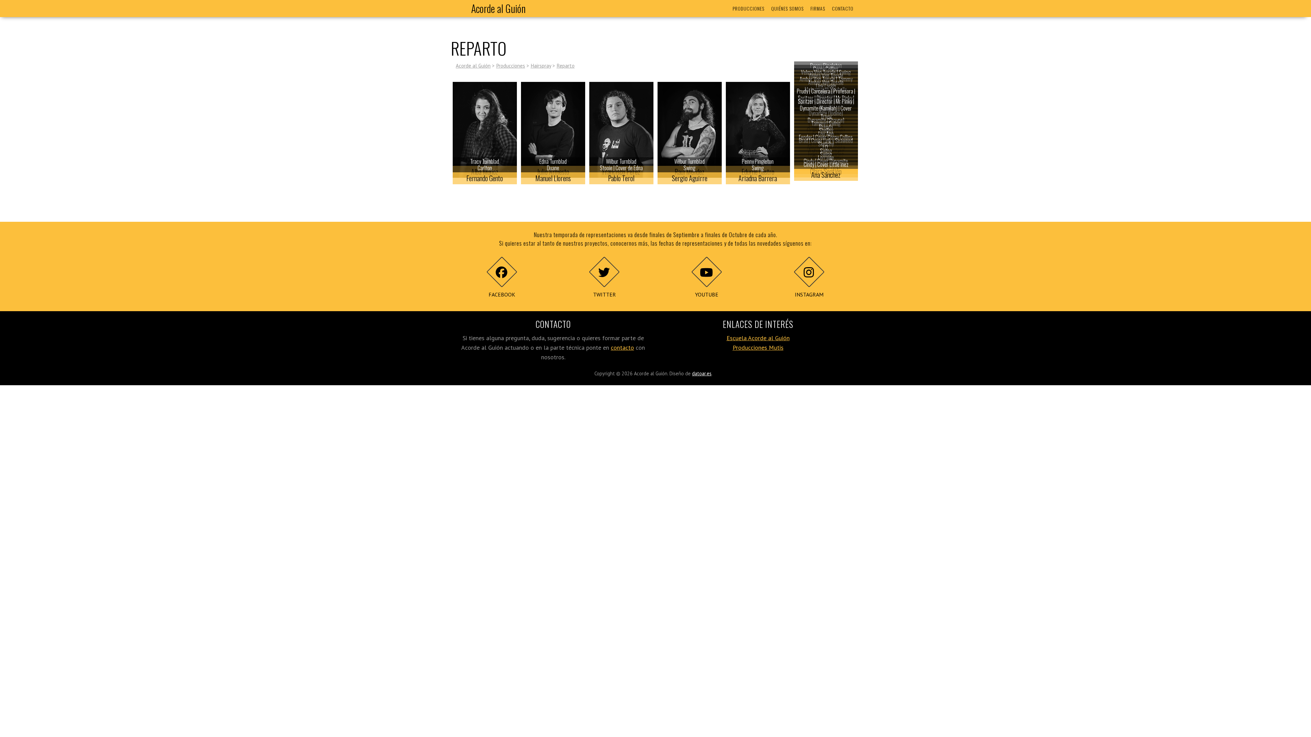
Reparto (565, 65)
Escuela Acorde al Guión (758, 338)
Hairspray (541, 65)
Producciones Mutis (758, 347)
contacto (622, 347)
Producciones (748, 8)
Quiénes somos (787, 8)
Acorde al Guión (498, 8)
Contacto (843, 8)
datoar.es (701, 373)
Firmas (817, 8)
